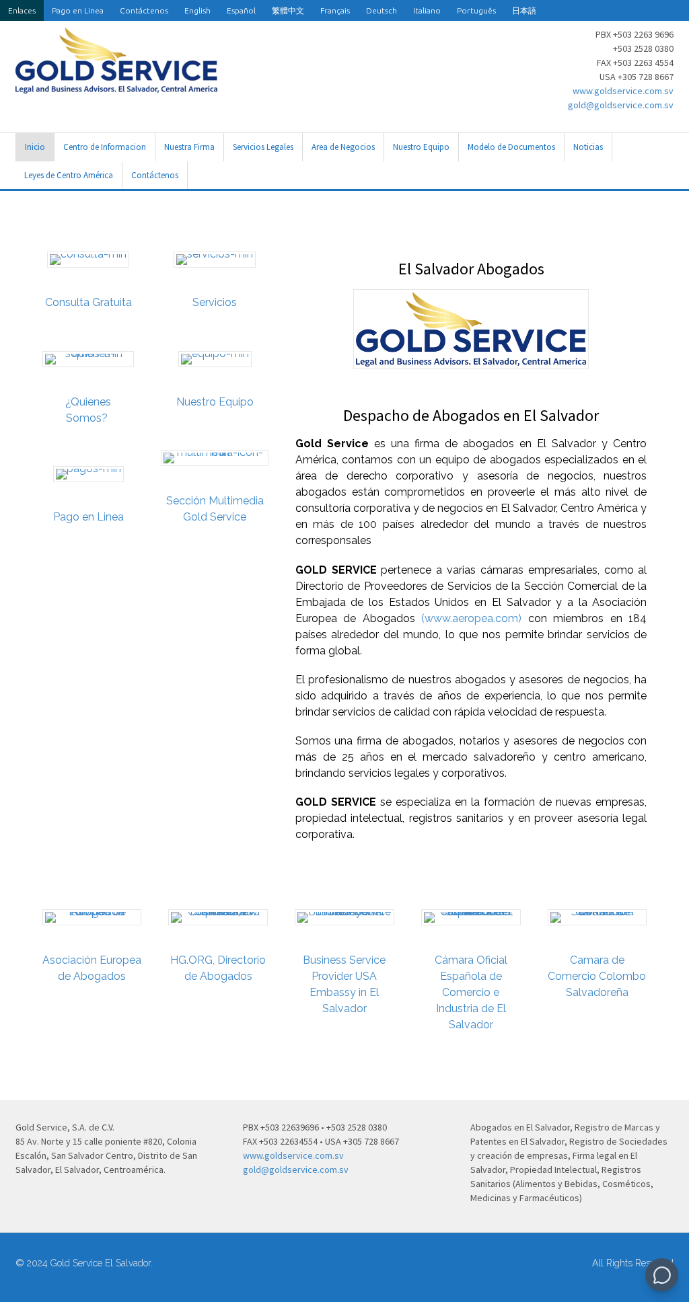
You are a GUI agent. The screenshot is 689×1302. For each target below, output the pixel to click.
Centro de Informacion (104, 147)
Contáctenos (144, 10)
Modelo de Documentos (511, 147)
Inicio (35, 147)
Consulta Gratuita (88, 302)
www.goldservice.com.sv (623, 91)
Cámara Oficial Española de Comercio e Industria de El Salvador (471, 992)
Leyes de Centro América (68, 175)
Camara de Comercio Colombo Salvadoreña (597, 976)
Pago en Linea (78, 10)
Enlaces (22, 10)
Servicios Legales (263, 147)
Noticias (588, 147)
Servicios (214, 302)
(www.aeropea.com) (471, 618)
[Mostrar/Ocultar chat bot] (661, 1274)
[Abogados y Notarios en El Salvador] (116, 86)
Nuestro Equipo (421, 147)
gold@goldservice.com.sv (621, 105)
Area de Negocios (343, 147)
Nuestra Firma (189, 147)
